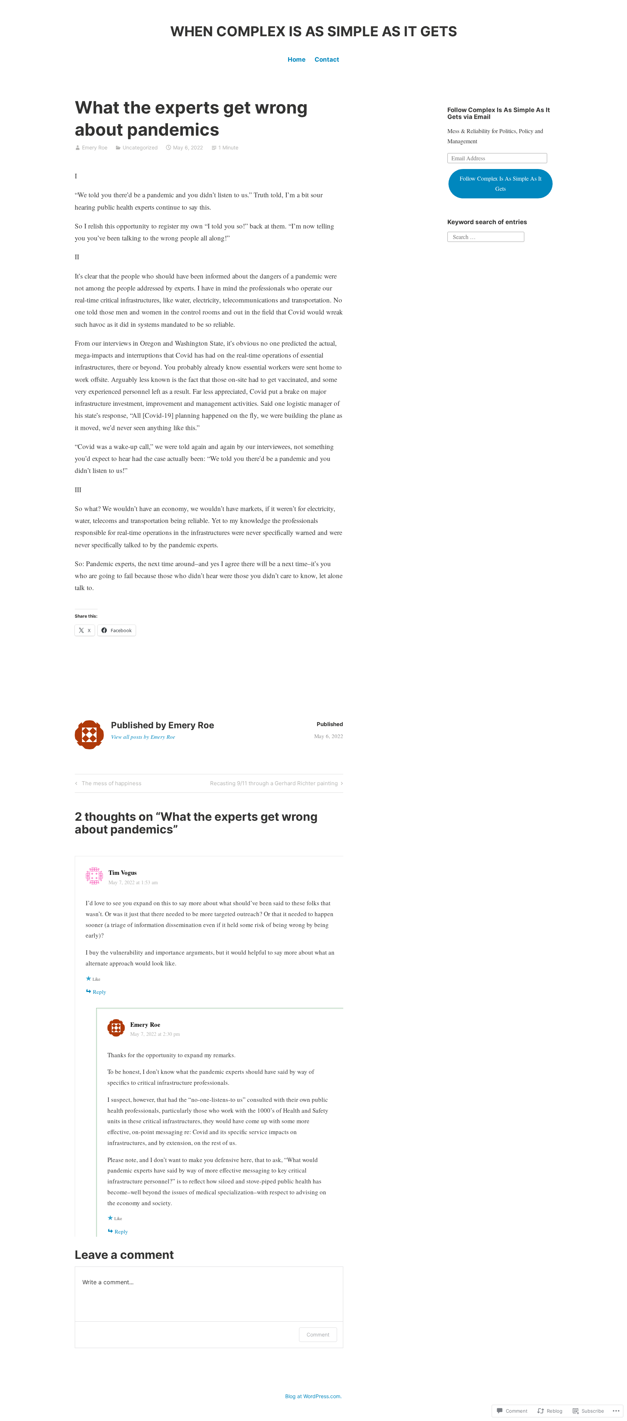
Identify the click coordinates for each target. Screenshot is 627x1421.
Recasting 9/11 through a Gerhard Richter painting (274, 784)
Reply (99, 991)
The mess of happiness (107, 784)
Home (297, 59)
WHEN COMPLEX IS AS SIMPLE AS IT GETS (313, 31)
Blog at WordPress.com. (313, 1396)
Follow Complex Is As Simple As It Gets (500, 183)
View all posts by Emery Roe (143, 736)
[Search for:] (485, 236)
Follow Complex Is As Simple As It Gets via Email (498, 113)
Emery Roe (94, 147)
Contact (327, 59)
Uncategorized (140, 147)
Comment (318, 1334)
